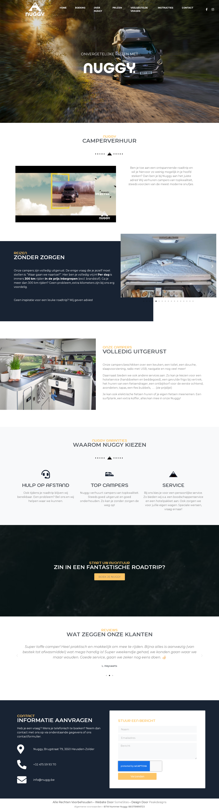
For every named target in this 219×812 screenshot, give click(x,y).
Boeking (80, 7)
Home (63, 7)
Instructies (165, 7)
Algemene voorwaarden (88, 806)
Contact (187, 7)
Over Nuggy (98, 9)
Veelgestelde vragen (139, 9)
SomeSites (121, 802)
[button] (124, 266)
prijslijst (166, 387)
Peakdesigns (157, 802)
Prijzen (117, 7)
